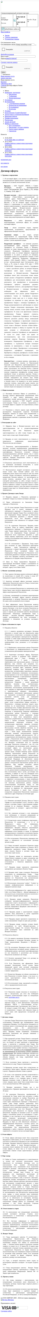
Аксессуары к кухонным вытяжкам (17, 114)
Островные (8, 100)
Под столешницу (14, 125)
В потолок (12, 109)
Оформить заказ (6, 83)
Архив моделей (10, 122)
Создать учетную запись (9, 62)
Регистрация (9, 54)
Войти (3, 54)
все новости (5, 163)
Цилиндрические (15, 98)
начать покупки (6, 78)
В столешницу (14, 107)
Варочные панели (11, 116)
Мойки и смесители (11, 124)
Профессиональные (11, 118)
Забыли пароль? (11, 58)
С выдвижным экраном (17, 103)
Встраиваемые (10, 102)
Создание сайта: (6, 1311)
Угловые (8, 111)
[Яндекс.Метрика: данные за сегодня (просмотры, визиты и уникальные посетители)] (7, 1300)
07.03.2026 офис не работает (14, 140)
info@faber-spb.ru (14, 997)
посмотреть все (6, 159)
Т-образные (13, 96)
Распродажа (9, 120)
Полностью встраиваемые (18, 105)
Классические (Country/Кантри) (15, 113)
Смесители (12, 131)
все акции (4, 166)
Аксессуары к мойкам (16, 129)
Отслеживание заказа (8, 44)
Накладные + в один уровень (19, 127)
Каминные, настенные (12, 92)
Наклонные (13, 94)
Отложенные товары (12, 39)
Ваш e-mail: (4, 56)
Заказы (7, 35)
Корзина (3, 82)
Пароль (3, 58)
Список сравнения (11, 37)
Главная (3, 85)
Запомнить (6, 74)
